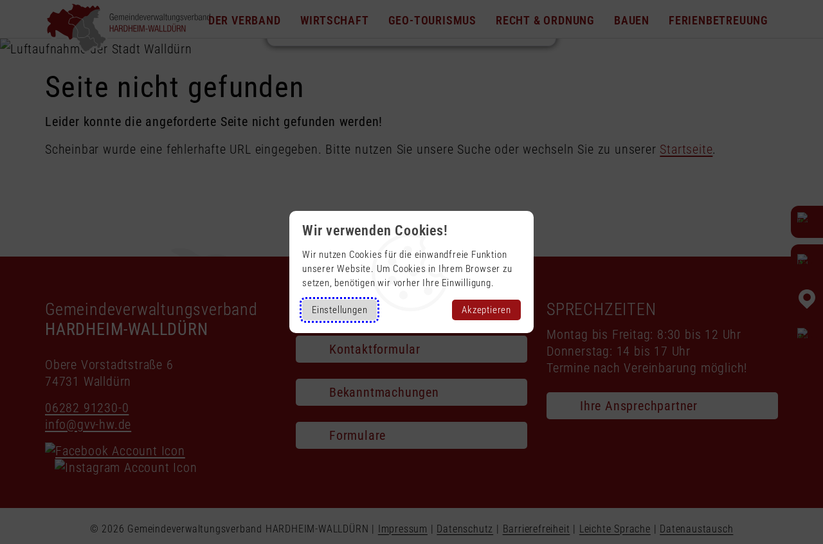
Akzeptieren (486, 310)
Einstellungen (339, 310)
